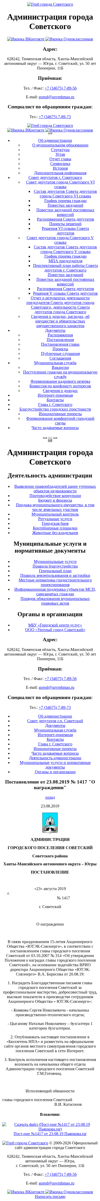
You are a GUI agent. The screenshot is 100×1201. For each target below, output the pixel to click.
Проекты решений (65, 224)
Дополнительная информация (60, 173)
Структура (60, 149)
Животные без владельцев (55, 532)
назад (50, 797)
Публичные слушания (60, 353)
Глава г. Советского (55, 404)
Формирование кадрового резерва (60, 381)
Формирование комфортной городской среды (60, 420)
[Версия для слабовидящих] (50, 438)
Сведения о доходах (60, 390)
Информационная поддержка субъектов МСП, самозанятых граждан (55, 591)
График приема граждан (65, 200)
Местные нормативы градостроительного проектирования (55, 582)
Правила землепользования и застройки (55, 575)
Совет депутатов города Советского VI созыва (60, 184)
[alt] (50, 832)
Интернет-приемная (55, 395)
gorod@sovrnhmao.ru (56, 97)
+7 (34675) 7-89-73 (55, 117)
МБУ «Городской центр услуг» (55, 625)
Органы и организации (55, 772)
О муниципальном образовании (60, 145)
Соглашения (60, 358)
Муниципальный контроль (55, 514)
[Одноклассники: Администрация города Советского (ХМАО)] (69, 39)
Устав (60, 154)
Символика (60, 163)
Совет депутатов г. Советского (55, 177)
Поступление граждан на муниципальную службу (60, 374)
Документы (55, 330)
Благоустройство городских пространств (55, 409)
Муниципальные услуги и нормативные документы (55, 764)
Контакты (55, 400)
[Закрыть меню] (50, 439)
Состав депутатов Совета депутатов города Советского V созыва (65, 249)
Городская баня (55, 523)
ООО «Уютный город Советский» (55, 630)
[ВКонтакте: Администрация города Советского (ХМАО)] (26, 39)
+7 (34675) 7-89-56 (61, 88)
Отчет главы (60, 159)
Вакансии (60, 367)
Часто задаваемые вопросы (55, 427)
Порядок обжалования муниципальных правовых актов (55, 600)
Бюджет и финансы (55, 500)
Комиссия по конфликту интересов (60, 386)
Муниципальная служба (55, 363)
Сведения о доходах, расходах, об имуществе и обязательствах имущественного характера (60, 321)
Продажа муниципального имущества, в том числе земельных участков (55, 507)
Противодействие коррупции (55, 495)
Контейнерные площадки (55, 528)
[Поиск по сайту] (45, 438)
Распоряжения (60, 335)
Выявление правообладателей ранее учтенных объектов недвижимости (55, 488)
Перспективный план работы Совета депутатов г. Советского (65, 267)
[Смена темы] (55, 438)
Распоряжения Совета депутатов (65, 219)
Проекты (60, 349)
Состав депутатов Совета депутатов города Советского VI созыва (65, 193)
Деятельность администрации (55, 758)
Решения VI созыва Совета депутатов (65, 230)
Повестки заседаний (65, 205)
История (60, 168)
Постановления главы (60, 344)
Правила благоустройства (55, 566)
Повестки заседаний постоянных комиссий (65, 212)
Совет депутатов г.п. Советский (55, 721)
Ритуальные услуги (55, 519)
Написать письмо (50, 1196)
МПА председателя (65, 261)
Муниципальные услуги (55, 561)
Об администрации (55, 140)
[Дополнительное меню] (50, 133)
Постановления (60, 339)
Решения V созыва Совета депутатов (65, 293)
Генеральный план (55, 571)
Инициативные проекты (60, 414)
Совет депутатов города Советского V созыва (60, 240)
